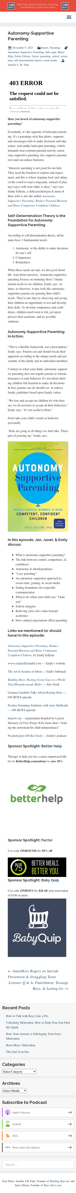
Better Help (51, 746)
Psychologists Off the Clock (25, 736)
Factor (35, 56)
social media (50, 60)
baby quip (50, 52)
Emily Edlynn (22, 56)
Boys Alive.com (52, 1185)
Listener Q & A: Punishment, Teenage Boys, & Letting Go (38, 985)
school (55, 56)
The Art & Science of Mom (25, 671)
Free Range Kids (33, 723)
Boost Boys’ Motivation (20, 1045)
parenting (45, 56)
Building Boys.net (60, 1181)
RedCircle (25, 112)
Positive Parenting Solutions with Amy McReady (38, 705)
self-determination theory (28, 60)
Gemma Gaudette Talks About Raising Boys (35, 692)
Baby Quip (50, 880)
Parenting (55, 47)
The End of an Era (17, 1052)
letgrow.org (15, 718)
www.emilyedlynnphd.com (24, 663)
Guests (44, 47)
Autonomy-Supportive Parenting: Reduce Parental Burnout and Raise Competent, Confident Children (33, 650)
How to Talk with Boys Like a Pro (27, 1016)
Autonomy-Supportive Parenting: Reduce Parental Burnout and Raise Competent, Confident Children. (37, 200)
